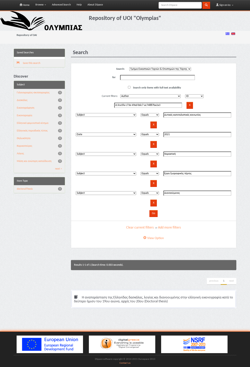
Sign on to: (225, 5)
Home (25, 5)
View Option (155, 238)
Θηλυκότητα (23, 138)
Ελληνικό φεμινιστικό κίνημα (32, 123)
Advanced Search (61, 4)
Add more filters (169, 227)
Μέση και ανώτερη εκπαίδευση (34, 161)
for (114, 77)
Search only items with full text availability (156, 87)
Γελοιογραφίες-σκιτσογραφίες (33, 92)
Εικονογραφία (24, 115)
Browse (39, 4)
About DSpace (95, 4)
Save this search (31, 63)
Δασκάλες (22, 100)
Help (79, 4)
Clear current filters (140, 227)
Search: (120, 69)
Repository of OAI (27, 35)
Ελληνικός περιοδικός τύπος (32, 130)
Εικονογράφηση (25, 107)
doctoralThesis (25, 189)
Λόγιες (20, 153)
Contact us (125, 363)
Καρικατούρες (24, 146)
